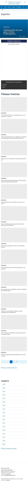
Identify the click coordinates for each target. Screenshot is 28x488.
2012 (4, 433)
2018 (4, 412)
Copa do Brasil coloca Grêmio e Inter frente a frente (13, 202)
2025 (4, 388)
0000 (4, 444)
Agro (5, 7)
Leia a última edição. (14, 44)
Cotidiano (18, 7)
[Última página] (17, 362)
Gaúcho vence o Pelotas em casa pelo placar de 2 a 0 (13, 159)
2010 (4, 440)
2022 (4, 398)
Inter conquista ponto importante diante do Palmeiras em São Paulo (12, 224)
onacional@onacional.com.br (9, 475)
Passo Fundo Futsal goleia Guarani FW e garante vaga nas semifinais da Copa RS (13, 181)
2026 (4, 384)
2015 (4, 423)
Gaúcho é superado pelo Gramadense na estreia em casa (13, 355)
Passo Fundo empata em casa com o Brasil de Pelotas (12, 246)
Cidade (13, 7)
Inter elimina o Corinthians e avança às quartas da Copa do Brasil (13, 333)
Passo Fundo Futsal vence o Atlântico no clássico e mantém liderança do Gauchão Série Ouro (13, 137)
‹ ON (2, 9)
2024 (4, 391)
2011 (4, 437)
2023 (4, 395)
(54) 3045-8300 (8, 473)
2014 (4, 426)
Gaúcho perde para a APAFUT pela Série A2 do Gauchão (13, 268)
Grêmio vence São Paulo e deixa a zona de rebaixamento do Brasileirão (11, 311)
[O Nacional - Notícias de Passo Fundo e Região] (14, 3)
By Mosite (8, 480)
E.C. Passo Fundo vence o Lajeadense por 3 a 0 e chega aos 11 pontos (13, 115)
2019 (4, 409)
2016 (4, 419)
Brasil (9, 7)
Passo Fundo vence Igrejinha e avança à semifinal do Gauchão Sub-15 (13, 289)
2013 (4, 430)
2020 (4, 405)
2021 (4, 402)
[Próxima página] (14, 362)
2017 (4, 416)
